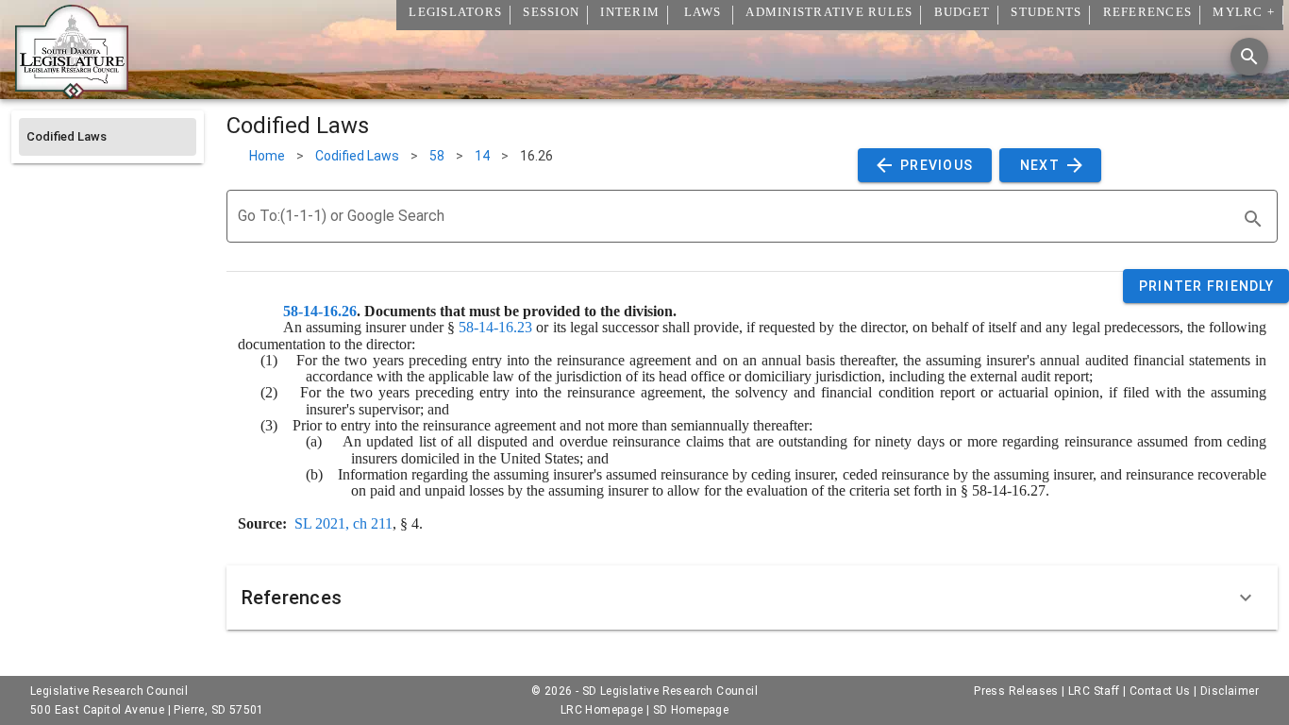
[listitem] (107, 137)
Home (267, 155)
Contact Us (1160, 691)
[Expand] (1246, 598)
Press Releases (1016, 691)
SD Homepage (690, 710)
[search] (1253, 219)
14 (482, 155)
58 (436, 155)
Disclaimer (1229, 691)
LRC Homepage (602, 710)
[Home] (71, 91)
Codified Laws (357, 155)
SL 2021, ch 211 (343, 523)
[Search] (1249, 57)
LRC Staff (1094, 691)
